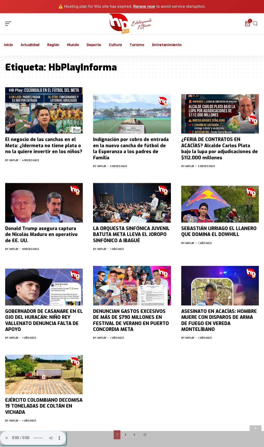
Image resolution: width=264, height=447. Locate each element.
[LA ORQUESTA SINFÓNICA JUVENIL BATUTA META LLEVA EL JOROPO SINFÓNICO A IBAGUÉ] (132, 199)
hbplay (13, 160)
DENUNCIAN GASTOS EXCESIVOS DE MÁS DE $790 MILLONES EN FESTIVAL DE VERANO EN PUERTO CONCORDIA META (131, 320)
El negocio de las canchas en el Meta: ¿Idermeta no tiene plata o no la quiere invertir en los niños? (43, 145)
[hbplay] (132, 23)
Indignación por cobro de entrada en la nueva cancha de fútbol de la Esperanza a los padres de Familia (131, 148)
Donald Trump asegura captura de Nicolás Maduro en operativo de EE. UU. (41, 234)
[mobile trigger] (9, 24)
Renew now (144, 6)
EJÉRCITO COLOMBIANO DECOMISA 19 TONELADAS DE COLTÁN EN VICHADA (43, 406)
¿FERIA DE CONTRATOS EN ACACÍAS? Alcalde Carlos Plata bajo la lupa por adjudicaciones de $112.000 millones (219, 148)
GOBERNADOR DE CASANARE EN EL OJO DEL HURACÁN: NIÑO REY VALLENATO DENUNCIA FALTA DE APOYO (44, 320)
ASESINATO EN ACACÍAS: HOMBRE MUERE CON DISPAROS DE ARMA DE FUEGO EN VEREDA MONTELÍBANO (219, 320)
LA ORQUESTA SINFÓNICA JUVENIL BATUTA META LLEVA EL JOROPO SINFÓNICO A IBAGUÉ (131, 234)
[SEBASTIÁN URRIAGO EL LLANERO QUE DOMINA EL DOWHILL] (220, 199)
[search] (255, 24)
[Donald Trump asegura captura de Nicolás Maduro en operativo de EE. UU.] (44, 199)
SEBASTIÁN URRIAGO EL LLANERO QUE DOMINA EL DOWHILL (219, 231)
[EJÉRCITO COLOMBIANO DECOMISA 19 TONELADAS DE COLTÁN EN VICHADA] (44, 371)
